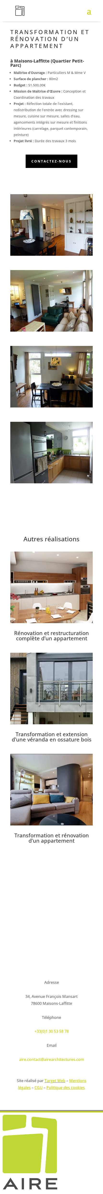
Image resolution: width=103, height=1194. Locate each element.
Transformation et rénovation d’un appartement (51, 838)
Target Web (55, 1080)
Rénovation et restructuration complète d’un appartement (51, 635)
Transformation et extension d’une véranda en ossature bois (52, 736)
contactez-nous (51, 161)
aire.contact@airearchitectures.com (51, 1059)
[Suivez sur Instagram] (14, 959)
